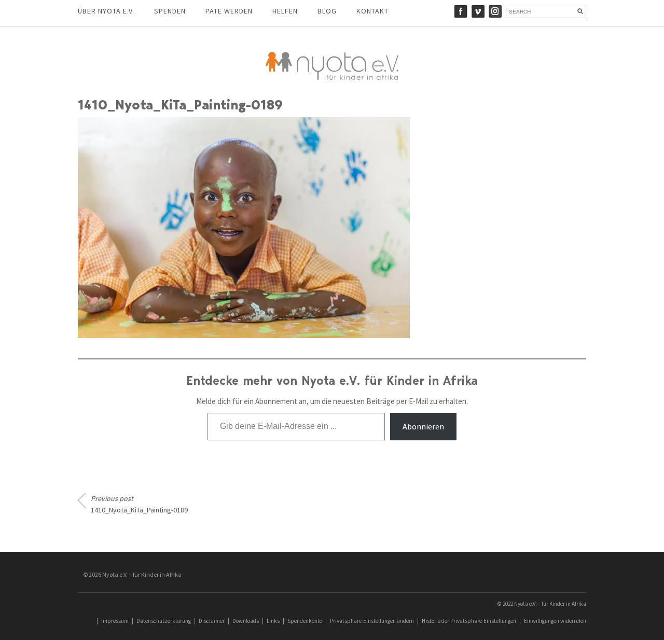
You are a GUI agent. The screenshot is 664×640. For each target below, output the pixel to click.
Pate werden (229, 11)
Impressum (115, 620)
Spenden (170, 11)
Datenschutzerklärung (163, 620)
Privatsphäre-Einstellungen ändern (372, 620)
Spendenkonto (304, 620)
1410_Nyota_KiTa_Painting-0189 (139, 504)
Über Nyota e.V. (106, 11)
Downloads (245, 620)
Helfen (285, 11)
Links (273, 620)
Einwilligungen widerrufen (555, 620)
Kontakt (372, 11)
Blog (327, 11)
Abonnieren (423, 426)
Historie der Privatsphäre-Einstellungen (469, 620)
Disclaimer (212, 620)
